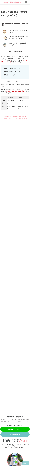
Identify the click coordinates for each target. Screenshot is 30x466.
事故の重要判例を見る (16, 434)
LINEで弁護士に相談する (15, 429)
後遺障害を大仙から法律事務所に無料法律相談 (13, 116)
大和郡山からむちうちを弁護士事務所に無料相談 (16, 118)
